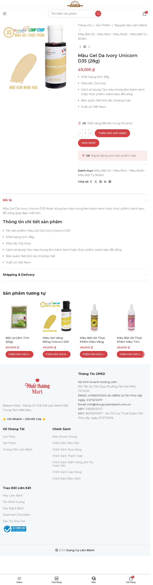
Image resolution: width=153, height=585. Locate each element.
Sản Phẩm (103, 25)
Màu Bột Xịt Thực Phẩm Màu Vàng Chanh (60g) (92, 341)
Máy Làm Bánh (13, 495)
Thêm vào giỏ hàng (112, 133)
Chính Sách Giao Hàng (67, 472)
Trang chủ (85, 25)
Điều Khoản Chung (64, 436)
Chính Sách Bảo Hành (66, 478)
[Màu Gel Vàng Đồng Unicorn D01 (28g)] (56, 317)
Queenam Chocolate (16, 514)
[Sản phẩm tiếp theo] (89, 47)
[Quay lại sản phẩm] (84, 47)
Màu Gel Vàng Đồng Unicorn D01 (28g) (56, 341)
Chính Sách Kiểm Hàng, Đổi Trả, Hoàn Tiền (72, 464)
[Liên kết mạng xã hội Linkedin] (105, 181)
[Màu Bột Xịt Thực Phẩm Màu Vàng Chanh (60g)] (93, 317)
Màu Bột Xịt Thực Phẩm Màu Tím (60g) (129, 341)
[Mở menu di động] (4, 13)
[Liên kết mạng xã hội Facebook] (91, 181)
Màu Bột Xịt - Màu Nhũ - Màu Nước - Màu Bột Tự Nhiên (112, 36)
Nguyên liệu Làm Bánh (131, 25)
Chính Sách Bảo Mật (65, 443)
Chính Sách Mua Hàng (67, 449)
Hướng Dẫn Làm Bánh (17, 449)
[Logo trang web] (75, 3)
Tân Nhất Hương (14, 502)
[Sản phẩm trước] (80, 47)
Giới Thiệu (9, 436)
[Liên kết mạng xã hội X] (95, 181)
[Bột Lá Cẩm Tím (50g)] (19, 317)
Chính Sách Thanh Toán (67, 456)
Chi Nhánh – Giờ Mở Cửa (24, 419)
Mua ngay (89, 142)
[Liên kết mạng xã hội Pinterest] (100, 181)
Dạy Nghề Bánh (13, 508)
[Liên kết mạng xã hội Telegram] (109, 181)
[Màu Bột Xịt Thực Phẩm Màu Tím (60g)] (130, 317)
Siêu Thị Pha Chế (14, 521)
